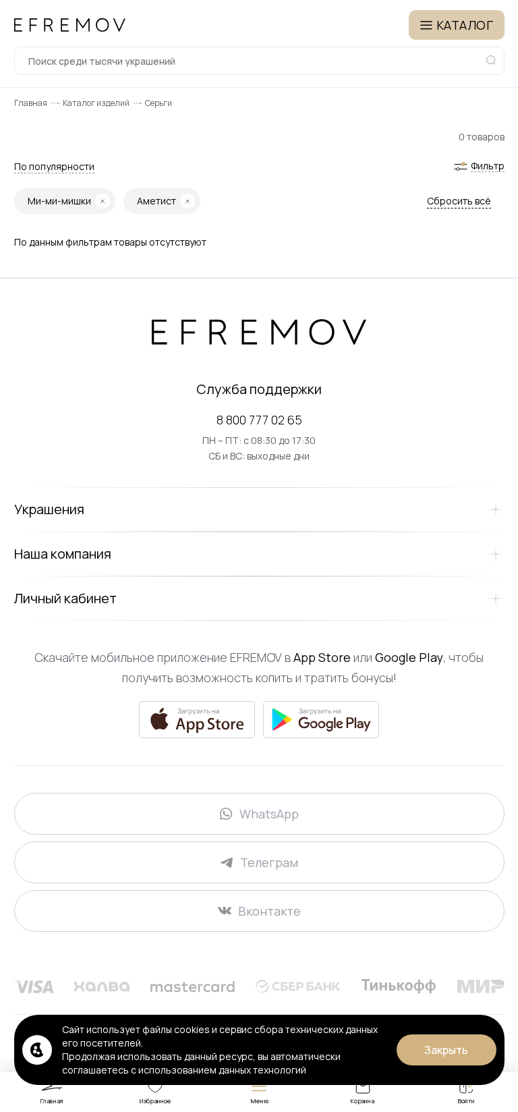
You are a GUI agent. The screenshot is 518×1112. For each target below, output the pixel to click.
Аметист (156, 200)
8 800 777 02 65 (259, 420)
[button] (54, 167)
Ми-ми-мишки (59, 200)
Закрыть (446, 1049)
